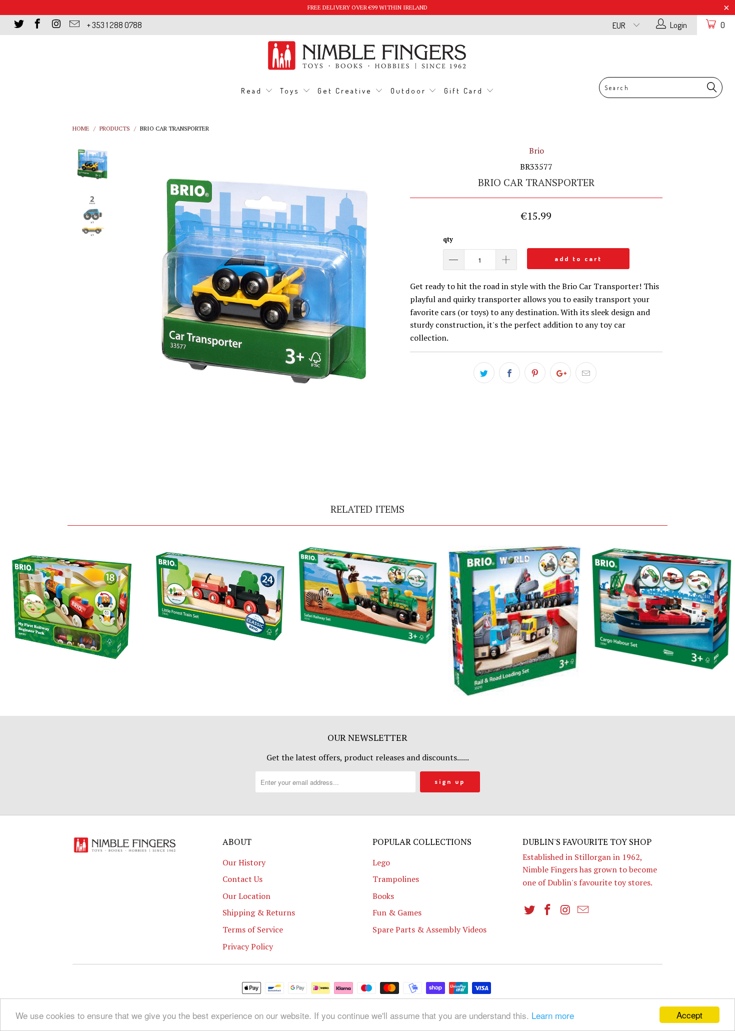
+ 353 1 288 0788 (114, 25)
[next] (385, 302)
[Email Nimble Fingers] (74, 25)
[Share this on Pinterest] (535, 372)
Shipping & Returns (258, 912)
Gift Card (465, 91)
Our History (244, 862)
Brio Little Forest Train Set (221, 597)
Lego (381, 862)
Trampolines (395, 878)
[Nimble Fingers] (367, 55)
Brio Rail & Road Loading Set (515, 621)
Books (383, 895)
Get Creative (346, 91)
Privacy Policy (247, 946)
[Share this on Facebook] (509, 372)
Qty (448, 239)
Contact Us (242, 878)
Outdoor (409, 91)
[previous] (143, 302)
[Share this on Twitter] (484, 372)
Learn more (553, 1015)
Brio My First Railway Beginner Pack (73, 607)
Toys (291, 91)
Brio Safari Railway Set (367, 596)
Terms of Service (252, 929)
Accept (689, 1014)
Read (253, 91)
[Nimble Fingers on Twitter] (18, 25)
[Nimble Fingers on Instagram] (55, 25)
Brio (536, 150)
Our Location (246, 895)
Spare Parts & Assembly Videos (429, 929)
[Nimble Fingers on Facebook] (36, 25)
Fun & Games (397, 912)
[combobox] (660, 87)
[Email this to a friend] (586, 372)
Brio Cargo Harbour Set (661, 609)
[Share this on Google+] (560, 372)
